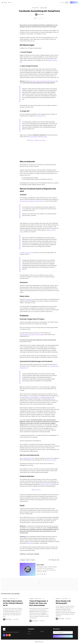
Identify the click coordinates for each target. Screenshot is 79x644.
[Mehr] (12, 2)
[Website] (46, 574)
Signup (42, 631)
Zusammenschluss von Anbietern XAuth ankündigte (32, 334)
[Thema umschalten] (60, 2)
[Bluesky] (39, 574)
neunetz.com (41, 641)
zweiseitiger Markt (29, 299)
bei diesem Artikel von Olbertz (47, 484)
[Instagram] (44, 574)
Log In (66, 2)
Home (5, 2)
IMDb (32, 75)
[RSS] (9, 635)
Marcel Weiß (40, 565)
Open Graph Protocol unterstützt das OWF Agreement (42, 81)
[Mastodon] (42, 574)
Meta (28, 559)
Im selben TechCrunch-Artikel (27, 252)
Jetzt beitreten (62, 636)
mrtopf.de (39, 115)
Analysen (23, 559)
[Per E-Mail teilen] (56, 560)
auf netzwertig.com (33, 136)
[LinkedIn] (37, 574)
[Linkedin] (4, 635)
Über (9, 2)
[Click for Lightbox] (39, 20)
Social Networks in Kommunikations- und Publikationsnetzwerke (37, 397)
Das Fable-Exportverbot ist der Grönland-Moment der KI (13, 603)
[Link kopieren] (58, 560)
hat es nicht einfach (51, 460)
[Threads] (41, 574)
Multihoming (30, 543)
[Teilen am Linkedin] (53, 560)
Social (32, 559)
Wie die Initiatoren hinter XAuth (27, 458)
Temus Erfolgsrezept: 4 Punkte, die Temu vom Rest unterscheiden (38, 603)
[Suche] (62, 2)
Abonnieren (74, 2)
